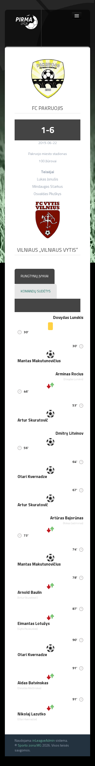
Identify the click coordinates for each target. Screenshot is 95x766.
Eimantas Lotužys (34, 623)
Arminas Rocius (69, 374)
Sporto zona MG (29, 745)
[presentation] (35, 276)
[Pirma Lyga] (26, 21)
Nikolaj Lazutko (32, 714)
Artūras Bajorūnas (66, 518)
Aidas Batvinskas (33, 683)
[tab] (35, 276)
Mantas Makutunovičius (39, 361)
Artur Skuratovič (33, 420)
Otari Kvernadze (32, 476)
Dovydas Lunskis (68, 317)
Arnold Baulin (30, 592)
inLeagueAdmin (43, 740)
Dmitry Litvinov (69, 433)
